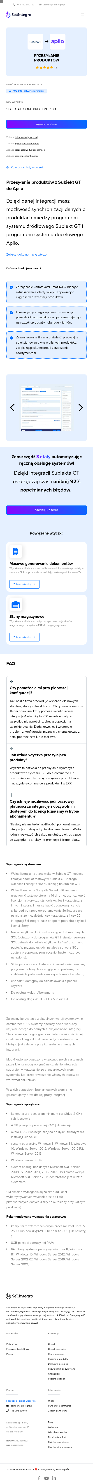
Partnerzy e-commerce (59, 1405)
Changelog (54, 1373)
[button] (82, 15)
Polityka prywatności (58, 1441)
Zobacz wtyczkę (24, 584)
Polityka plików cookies (60, 1446)
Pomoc (9, 1353)
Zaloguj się (12, 1344)
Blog (50, 1422)
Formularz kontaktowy (17, 1348)
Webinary (53, 1427)
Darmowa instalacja (58, 1363)
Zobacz (21, 137)
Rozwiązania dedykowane (61, 1368)
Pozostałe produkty (58, 1358)
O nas (51, 1400)
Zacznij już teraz (46, 510)
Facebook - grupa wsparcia (21, 1400)
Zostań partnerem (57, 1410)
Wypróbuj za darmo (46, 124)
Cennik (51, 1344)
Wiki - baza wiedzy (57, 1432)
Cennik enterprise (57, 1348)
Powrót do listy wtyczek (27, 167)
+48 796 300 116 (17, 1410)
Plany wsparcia (56, 1353)
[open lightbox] (46, 407)
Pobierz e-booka (56, 1378)
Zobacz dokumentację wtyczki (27, 254)
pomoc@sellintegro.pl (19, 1405)
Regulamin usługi (57, 1437)
